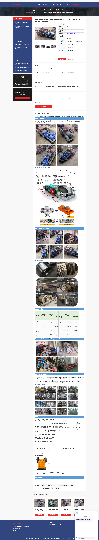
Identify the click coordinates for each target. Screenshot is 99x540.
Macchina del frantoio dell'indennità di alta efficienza (22, 57)
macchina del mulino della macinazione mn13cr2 (50, 488)
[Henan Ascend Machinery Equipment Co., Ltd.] (17, 4)
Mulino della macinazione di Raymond (22, 44)
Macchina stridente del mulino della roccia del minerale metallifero (39, 510)
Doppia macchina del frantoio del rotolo (35, 12)
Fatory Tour (51, 526)
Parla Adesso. (61, 59)
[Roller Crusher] (45, 33)
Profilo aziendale (52, 524)
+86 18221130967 (26, 92)
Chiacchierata (22, 98)
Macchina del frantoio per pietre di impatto (21, 48)
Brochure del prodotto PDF (71, 33)
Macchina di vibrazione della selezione (22, 67)
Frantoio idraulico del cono (20, 51)
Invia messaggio (43, 106)
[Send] (96, 538)
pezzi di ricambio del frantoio (20, 60)
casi (59, 526)
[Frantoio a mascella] (41, 463)
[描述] (83, 4)
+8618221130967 (22, 94)
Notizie (60, 524)
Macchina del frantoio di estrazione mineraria (21, 23)
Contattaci (51, 531)
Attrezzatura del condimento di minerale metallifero (22, 64)
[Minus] (96, 513)
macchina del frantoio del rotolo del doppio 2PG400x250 (53, 510)
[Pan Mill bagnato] (48, 463)
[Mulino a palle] (49, 463)
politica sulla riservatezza (63, 531)
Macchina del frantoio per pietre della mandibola (22, 27)
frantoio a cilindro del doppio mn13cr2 (48, 485)
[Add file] (76, 538)
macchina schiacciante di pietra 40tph (66, 485)
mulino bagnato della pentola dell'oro (21, 38)
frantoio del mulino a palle (19, 41)
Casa (27, 12)
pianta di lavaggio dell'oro (19, 35)
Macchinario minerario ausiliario (21, 70)
